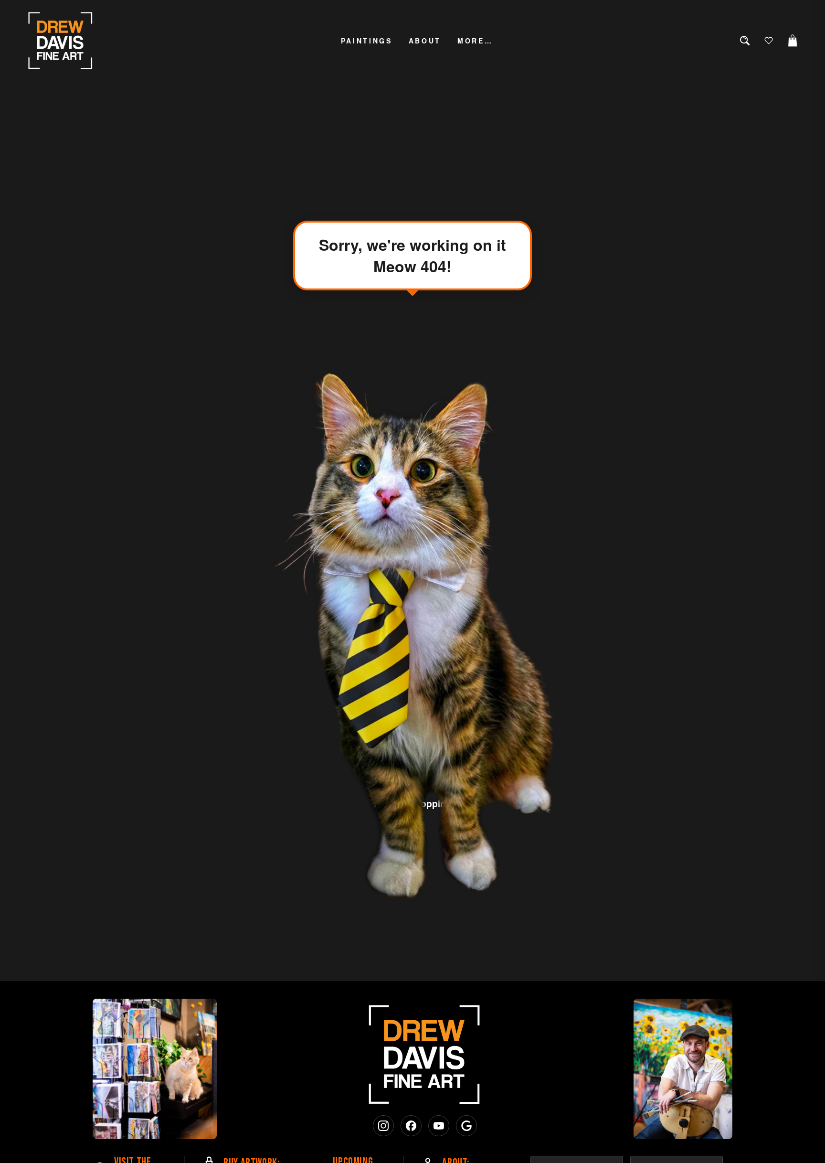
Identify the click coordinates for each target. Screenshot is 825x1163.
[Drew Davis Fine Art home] (60, 40)
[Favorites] (768, 40)
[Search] (745, 40)
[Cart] (792, 40)
